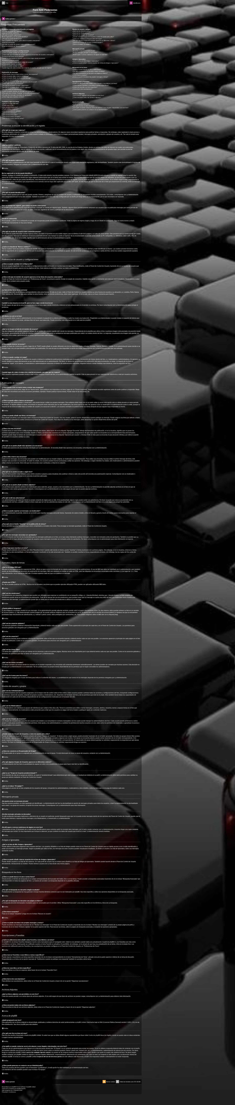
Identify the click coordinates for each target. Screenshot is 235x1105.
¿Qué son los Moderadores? (81, 33)
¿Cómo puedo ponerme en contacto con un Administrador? (89, 109)
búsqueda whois (24, 1050)
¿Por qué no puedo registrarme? (11, 35)
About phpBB (21, 1024)
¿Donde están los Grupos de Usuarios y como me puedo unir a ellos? (93, 36)
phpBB (87, 320)
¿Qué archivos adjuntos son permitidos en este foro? (88, 95)
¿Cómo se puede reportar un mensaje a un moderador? (18, 91)
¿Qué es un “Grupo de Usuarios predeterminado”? (87, 42)
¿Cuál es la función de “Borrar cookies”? (14, 46)
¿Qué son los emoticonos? (10, 107)
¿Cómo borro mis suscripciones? (82, 89)
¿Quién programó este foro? (80, 104)
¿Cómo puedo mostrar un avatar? (12, 64)
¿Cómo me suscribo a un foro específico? (84, 87)
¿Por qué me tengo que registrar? (12, 31)
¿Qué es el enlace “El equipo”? (81, 44)
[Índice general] (17, 11)
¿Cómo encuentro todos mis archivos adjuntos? (86, 97)
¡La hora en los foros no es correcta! (13, 56)
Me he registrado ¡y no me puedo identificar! (15, 36)
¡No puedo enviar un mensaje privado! (83, 51)
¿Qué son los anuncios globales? (12, 111)
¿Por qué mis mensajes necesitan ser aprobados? (17, 95)
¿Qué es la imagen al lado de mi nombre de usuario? (17, 62)
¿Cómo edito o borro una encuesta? (12, 83)
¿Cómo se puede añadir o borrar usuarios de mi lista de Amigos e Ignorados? (95, 63)
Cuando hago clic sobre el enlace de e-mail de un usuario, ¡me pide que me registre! (27, 68)
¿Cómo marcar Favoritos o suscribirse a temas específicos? (90, 85)
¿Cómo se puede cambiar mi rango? (13, 66)
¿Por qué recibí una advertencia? (12, 89)
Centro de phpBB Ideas (96, 1035)
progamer (7, 1090)
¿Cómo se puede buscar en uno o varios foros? (86, 69)
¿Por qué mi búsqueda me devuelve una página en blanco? (90, 73)
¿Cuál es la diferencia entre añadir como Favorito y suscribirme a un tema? (94, 83)
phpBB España (21, 1088)
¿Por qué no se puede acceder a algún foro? (15, 85)
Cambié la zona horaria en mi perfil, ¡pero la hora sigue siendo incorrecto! (23, 58)
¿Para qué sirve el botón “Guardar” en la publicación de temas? (21, 93)
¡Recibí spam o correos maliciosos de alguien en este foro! (89, 54)
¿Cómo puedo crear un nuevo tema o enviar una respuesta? (20, 74)
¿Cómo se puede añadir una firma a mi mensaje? (16, 78)
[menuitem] (5, 3)
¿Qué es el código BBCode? (10, 103)
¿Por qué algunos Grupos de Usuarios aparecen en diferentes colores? (93, 40)
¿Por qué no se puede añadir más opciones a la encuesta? (19, 82)
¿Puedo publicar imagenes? (10, 109)
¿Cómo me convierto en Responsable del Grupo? (87, 38)
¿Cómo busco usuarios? (79, 75)
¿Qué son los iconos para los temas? (13, 118)
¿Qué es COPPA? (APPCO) (10, 33)
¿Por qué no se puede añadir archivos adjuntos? (16, 87)
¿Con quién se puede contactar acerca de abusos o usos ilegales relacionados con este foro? (100, 107)
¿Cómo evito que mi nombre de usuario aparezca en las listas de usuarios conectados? (28, 54)
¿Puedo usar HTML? (8, 105)
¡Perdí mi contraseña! (8, 42)
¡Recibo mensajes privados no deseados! (84, 52)
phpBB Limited (81, 1022)
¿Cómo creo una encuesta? (10, 80)
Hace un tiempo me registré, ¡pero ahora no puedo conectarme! (21, 40)
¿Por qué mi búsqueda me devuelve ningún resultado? (88, 71)
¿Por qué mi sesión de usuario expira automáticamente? (18, 44)
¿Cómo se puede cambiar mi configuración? (15, 52)
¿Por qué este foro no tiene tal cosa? (83, 106)
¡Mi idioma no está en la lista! (10, 60)
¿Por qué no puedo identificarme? (12, 38)
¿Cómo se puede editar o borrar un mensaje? (15, 76)
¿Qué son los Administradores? (81, 31)
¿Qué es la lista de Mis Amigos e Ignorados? (85, 61)
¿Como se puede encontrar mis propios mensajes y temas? (90, 77)
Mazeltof (16, 1090)
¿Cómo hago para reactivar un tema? (13, 97)
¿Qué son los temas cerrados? (11, 116)
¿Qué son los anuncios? (9, 113)
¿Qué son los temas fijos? (9, 114)
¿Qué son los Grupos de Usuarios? (83, 35)
